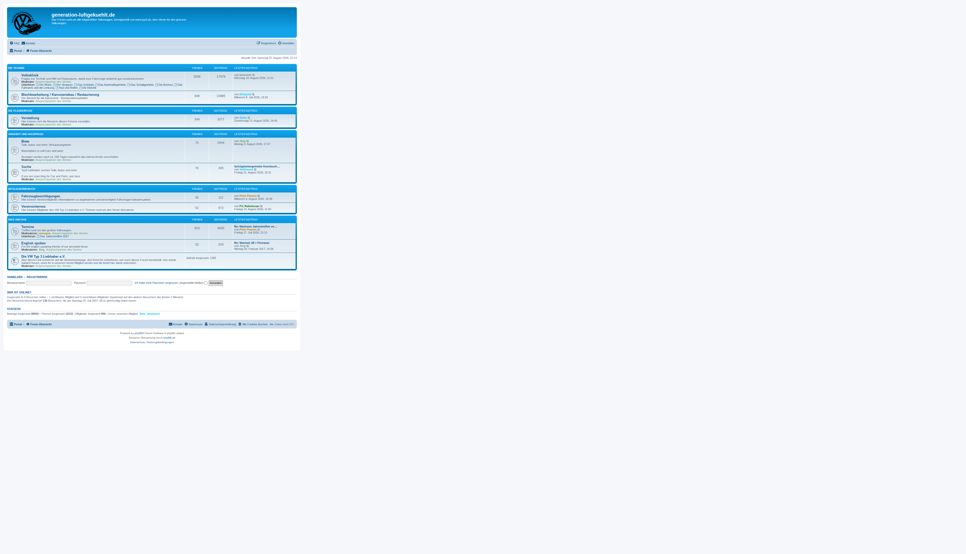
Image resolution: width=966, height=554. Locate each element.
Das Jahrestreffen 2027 (54, 236)
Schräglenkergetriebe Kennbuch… (257, 166)
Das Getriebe (85, 84)
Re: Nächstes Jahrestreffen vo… (255, 226)
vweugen (44, 233)
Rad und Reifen (68, 87)
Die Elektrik (89, 87)
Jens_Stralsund (149, 313)
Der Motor (45, 84)
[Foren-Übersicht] (30, 22)
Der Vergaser (64, 84)
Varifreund (246, 169)
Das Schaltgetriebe (142, 84)
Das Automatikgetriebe (112, 84)
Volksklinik (29, 75)
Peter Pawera (248, 195)
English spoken (33, 243)
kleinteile (245, 74)
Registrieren (37, 277)
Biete (25, 141)
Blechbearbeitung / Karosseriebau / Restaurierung (60, 95)
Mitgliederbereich (21, 189)
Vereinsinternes (33, 206)
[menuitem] (15, 43)
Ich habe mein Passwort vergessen (156, 282)
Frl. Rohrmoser (249, 206)
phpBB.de (169, 337)
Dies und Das (17, 219)
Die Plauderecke (20, 110)
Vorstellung (30, 118)
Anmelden (15, 277)
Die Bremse (165, 84)
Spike (243, 117)
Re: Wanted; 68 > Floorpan (251, 242)
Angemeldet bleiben (192, 282)
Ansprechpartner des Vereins (53, 81)
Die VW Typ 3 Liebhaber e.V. (43, 256)
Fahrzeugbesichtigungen (40, 196)
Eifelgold (245, 94)
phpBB (139, 333)
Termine (27, 227)
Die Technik (16, 68)
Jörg (242, 141)
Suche (26, 167)
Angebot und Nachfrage (26, 134)
